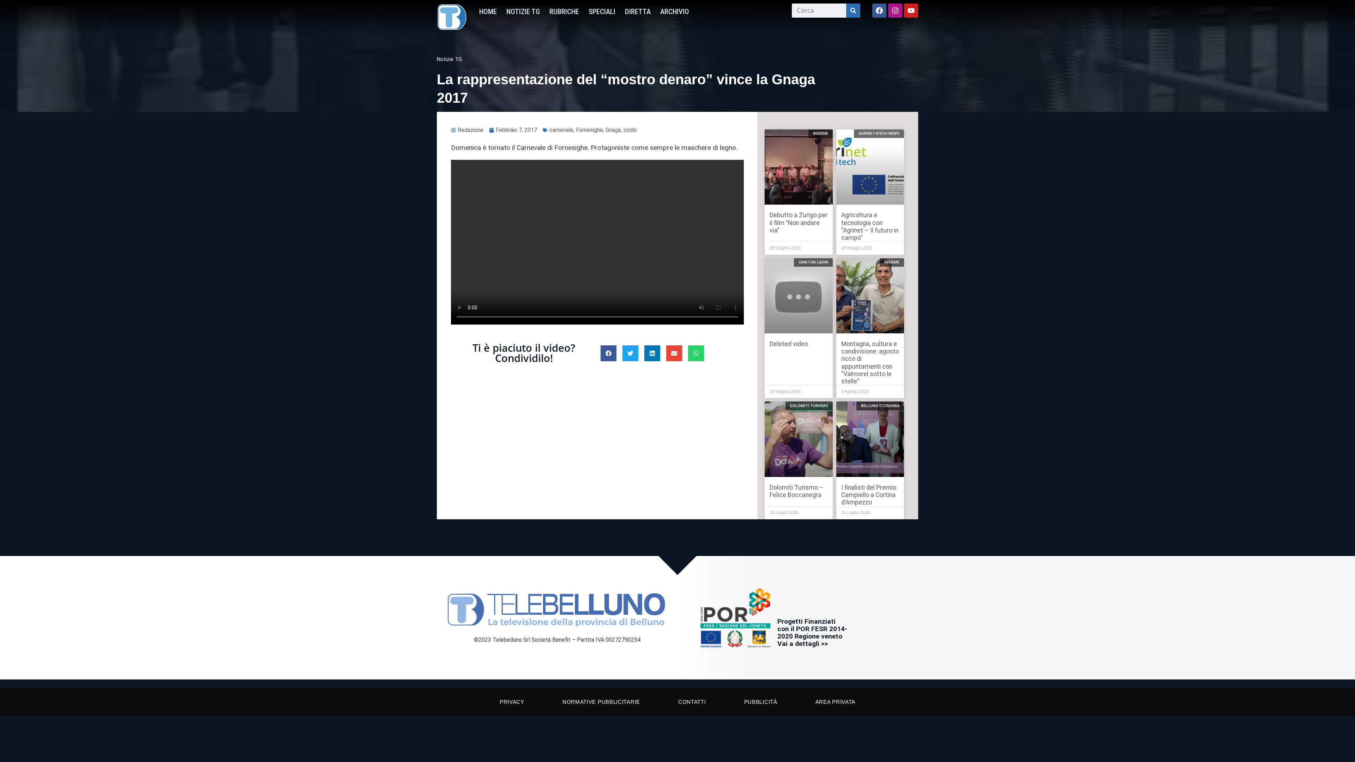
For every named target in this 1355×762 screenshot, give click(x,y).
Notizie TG (523, 11)
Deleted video (789, 343)
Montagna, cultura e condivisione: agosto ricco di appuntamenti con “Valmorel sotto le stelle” (870, 362)
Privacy (512, 702)
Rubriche (564, 11)
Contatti (692, 702)
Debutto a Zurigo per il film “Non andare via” (798, 223)
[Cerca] (853, 11)
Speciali (602, 11)
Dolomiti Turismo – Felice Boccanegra (797, 491)
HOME (488, 11)
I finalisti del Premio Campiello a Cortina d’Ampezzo (868, 495)
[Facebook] (879, 11)
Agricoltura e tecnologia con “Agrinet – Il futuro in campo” (869, 226)
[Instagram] (895, 11)
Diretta (638, 11)
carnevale (561, 130)
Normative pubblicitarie (601, 702)
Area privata (835, 702)
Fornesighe (589, 130)
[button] (608, 353)
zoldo (630, 130)
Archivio (674, 11)
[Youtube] (911, 11)
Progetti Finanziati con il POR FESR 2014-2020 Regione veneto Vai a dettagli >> (812, 632)
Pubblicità (760, 702)
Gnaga (613, 130)
